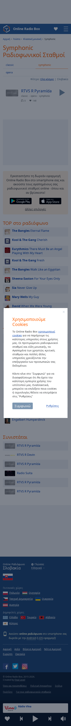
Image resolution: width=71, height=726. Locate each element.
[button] (64, 312)
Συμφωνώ (23, 406)
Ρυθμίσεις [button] (52, 406)
